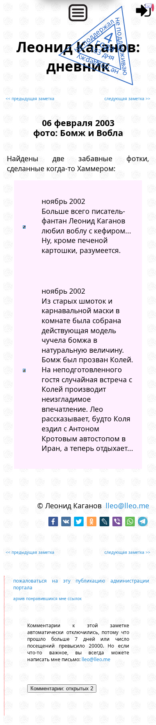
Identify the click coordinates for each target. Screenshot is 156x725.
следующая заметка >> (127, 98)
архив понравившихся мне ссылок (47, 598)
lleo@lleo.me (127, 505)
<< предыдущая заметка (30, 98)
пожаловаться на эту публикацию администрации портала (81, 584)
